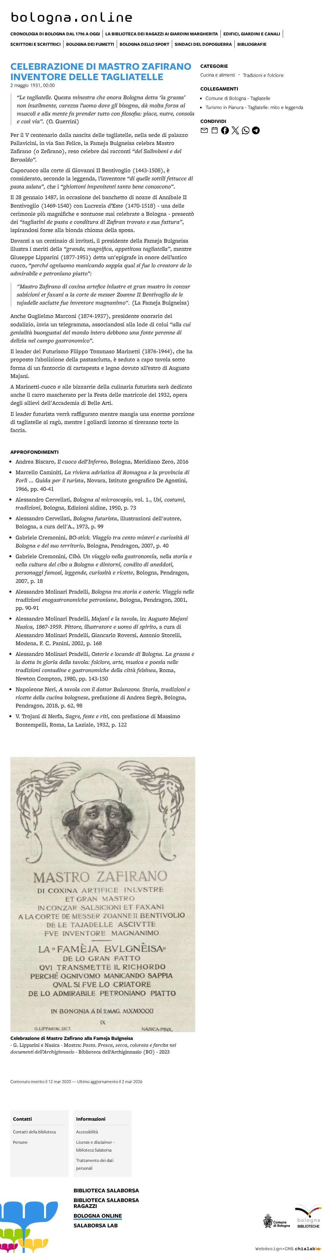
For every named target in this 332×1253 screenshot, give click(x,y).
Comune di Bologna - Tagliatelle (238, 98)
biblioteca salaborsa (106, 1190)
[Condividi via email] (204, 130)
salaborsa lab (96, 1226)
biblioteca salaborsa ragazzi (106, 1203)
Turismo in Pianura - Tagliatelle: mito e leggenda (254, 107)
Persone (20, 1142)
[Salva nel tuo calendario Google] (215, 130)
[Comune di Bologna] (277, 1221)
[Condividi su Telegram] (256, 130)
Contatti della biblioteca (34, 1132)
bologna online (98, 1216)
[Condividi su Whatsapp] (246, 130)
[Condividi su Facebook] (225, 130)
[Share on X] (235, 130)
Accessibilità (87, 1132)
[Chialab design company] (288, 1244)
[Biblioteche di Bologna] (308, 1217)
